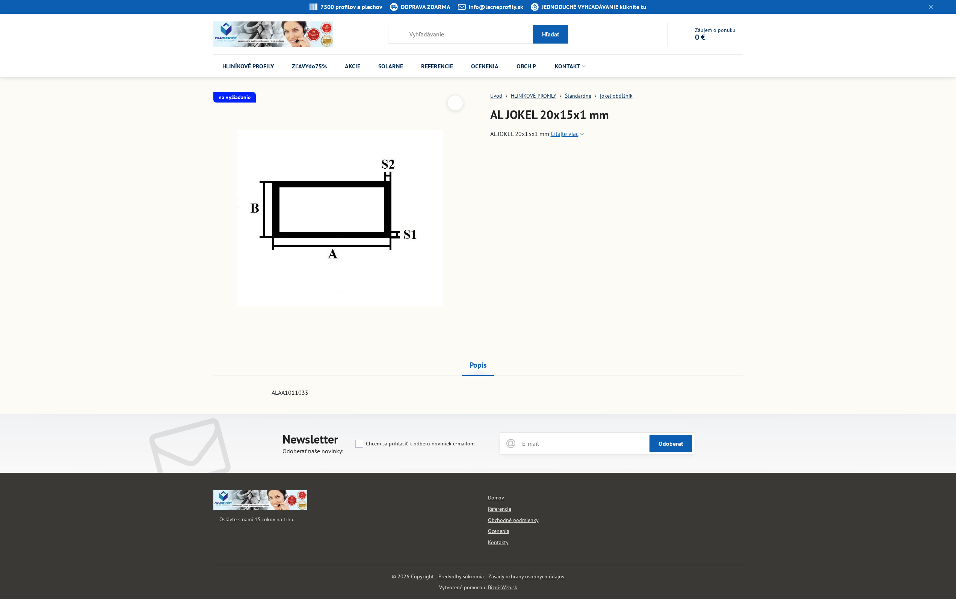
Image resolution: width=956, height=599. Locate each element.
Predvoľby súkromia (461, 576)
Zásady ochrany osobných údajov (526, 576)
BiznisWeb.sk (502, 587)
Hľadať (550, 34)
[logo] (260, 508)
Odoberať (670, 443)
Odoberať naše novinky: (312, 451)
